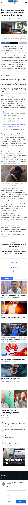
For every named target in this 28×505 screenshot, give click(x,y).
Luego (9, 501)
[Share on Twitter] (14, 43)
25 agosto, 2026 (12, 299)
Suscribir (21, 501)
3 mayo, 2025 (17, 18)
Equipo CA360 (9, 18)
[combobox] (10, 495)
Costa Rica (7, 234)
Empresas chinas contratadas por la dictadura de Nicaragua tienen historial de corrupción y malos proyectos (15, 423)
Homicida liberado (15, 234)
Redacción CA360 (6, 320)
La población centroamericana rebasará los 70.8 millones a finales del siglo (15, 430)
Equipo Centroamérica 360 (8, 381)
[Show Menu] (1, 2)
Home (2, 7)
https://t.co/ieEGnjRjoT (19, 124)
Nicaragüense (5, 236)
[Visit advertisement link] (14, 457)
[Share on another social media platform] (23, 43)
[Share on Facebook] (5, 43)
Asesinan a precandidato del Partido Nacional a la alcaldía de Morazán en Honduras (15, 442)
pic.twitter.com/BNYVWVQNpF (11, 126)
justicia (23, 234)
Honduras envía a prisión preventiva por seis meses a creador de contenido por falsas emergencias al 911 (14, 90)
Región (6, 7)
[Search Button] (26, 2)
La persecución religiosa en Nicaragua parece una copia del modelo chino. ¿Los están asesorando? (10, 413)
